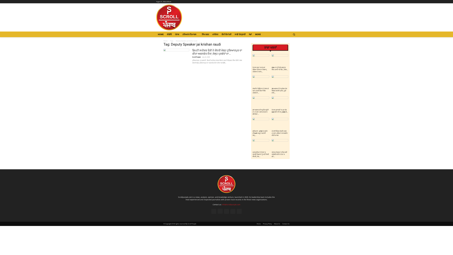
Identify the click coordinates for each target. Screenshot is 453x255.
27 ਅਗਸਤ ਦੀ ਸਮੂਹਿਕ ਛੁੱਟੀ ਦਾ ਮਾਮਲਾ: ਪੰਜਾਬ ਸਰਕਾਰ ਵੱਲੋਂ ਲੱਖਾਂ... (261, 112)
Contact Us (285, 224)
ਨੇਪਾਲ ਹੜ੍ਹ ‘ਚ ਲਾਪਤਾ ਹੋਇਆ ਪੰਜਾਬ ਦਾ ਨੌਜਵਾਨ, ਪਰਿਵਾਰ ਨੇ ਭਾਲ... (260, 70)
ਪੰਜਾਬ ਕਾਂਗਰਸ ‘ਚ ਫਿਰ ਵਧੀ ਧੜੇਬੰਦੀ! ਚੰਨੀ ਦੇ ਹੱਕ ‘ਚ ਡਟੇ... (279, 154)
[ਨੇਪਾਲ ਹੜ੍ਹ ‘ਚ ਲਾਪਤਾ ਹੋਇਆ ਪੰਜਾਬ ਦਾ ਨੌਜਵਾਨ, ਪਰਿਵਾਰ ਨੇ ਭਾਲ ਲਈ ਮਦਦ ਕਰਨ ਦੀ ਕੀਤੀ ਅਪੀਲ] (261, 60)
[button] (294, 34)
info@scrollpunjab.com (231, 204)
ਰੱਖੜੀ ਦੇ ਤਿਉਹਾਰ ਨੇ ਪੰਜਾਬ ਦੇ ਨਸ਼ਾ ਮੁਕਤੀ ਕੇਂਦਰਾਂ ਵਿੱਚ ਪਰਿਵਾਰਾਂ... (261, 91)
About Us (277, 224)
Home (166, 41)
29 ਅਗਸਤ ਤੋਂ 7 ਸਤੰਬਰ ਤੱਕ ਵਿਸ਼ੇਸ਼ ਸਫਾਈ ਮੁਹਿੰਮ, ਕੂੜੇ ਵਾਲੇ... (279, 91)
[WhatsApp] (233, 211)
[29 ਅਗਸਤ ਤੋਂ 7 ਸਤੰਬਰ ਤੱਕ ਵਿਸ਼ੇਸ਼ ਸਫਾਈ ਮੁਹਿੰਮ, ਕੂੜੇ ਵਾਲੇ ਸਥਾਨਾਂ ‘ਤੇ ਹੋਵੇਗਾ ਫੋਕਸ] (280, 81)
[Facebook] (285, 1)
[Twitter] (292, 1)
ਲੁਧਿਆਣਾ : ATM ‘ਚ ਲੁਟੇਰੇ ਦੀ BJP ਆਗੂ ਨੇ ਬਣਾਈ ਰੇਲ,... (260, 133)
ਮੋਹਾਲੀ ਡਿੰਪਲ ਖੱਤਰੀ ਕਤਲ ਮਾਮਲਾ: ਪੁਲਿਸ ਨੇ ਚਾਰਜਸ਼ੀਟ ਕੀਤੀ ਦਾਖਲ (280, 133)
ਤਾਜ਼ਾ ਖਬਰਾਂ (270, 47)
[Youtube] (295, 1)
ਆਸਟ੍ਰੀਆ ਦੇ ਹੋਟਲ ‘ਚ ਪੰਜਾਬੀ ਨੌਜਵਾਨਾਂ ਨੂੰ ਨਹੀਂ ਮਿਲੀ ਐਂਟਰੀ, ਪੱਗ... (261, 154)
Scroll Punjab (196, 57)
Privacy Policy (267, 224)
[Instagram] (289, 1)
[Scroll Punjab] (177, 17)
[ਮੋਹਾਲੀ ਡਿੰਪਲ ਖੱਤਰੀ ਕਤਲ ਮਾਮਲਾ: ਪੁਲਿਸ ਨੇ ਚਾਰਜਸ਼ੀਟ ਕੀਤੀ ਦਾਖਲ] (280, 123)
